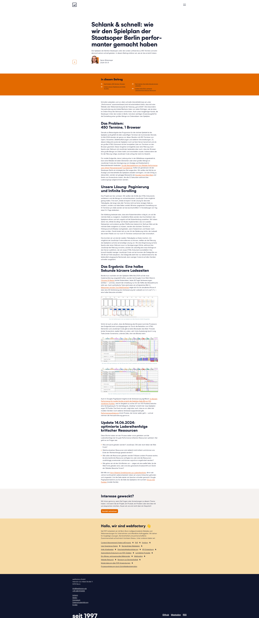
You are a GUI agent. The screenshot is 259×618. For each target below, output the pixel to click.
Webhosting (138, 556)
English (74, 605)
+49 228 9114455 (78, 591)
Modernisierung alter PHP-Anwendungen (115, 563)
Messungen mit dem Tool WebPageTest (115, 287)
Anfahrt (75, 595)
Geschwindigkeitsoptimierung (127, 549)
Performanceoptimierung (110, 413)
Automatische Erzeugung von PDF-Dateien (116, 553)
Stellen (74, 598)
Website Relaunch (107, 560)
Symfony (145, 543)
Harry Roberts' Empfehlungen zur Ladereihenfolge (128, 473)
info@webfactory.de (79, 588)
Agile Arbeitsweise (107, 549)
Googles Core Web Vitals (144, 175)
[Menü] (184, 5)
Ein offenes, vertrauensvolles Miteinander (115, 556)
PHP (136, 543)
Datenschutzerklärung (80, 602)
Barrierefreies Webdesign (131, 546)
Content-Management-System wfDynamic (116, 543)
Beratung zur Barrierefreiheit (128, 560)
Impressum (76, 600)
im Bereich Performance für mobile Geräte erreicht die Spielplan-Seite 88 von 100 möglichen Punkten (129, 401)
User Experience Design (109, 546)
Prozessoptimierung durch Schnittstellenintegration (119, 566)
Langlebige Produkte (142, 553)
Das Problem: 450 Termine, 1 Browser (114, 84)
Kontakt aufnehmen (109, 511)
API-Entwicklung (148, 549)
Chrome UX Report (108, 280)
